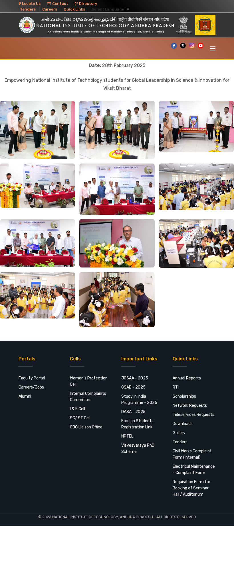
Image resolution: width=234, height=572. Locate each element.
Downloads (183, 423)
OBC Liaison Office (86, 427)
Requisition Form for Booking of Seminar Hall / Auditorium (191, 488)
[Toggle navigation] (212, 48)
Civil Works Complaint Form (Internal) (192, 454)
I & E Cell (77, 408)
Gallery (179, 432)
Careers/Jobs (31, 387)
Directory (88, 3)
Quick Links (74, 9)
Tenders (28, 9)
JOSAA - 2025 (134, 378)
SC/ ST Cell (80, 418)
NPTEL (127, 436)
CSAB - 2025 (133, 387)
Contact (60, 3)
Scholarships (184, 396)
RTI (176, 387)
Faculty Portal (32, 378)
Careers (49, 9)
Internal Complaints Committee (88, 396)
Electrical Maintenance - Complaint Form (194, 469)
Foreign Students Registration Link (137, 424)
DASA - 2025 (133, 411)
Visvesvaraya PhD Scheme (137, 448)
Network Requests (190, 405)
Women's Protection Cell (89, 381)
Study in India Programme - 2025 (139, 399)
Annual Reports (187, 378)
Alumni (25, 396)
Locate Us (31, 3)
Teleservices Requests (193, 414)
